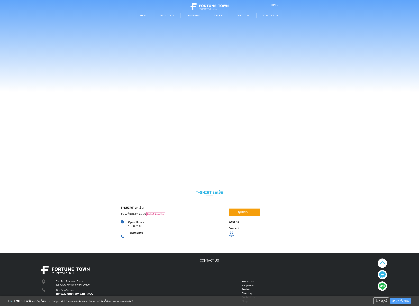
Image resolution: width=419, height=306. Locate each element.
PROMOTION (167, 15)
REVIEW (218, 15)
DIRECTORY (243, 15)
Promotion (248, 281)
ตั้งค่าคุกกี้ (381, 301)
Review (246, 289)
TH (272, 5)
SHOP (143, 15)
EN (276, 5)
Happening (248, 285)
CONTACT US (270, 15)
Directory (247, 293)
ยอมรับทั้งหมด (400, 301)
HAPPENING (194, 15)
